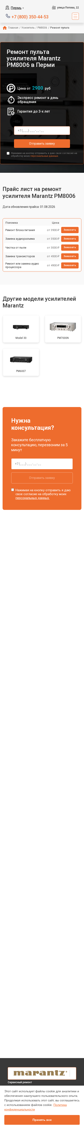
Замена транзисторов (20, 256)
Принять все (42, 1120)
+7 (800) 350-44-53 (30, 16)
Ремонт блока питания (20, 230)
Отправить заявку (42, 143)
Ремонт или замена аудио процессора (22, 265)
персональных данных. (44, 156)
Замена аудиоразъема (20, 238)
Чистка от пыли (15, 247)
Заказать (70, 229)
